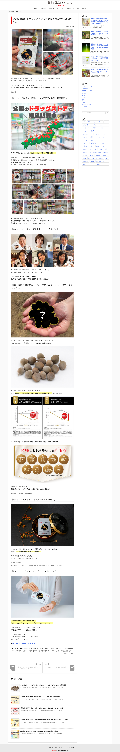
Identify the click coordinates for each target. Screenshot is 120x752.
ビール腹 (101, 137)
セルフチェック (87, 134)
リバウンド (105, 140)
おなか (26, 650)
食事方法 (85, 164)
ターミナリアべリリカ (38, 652)
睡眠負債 (98, 155)
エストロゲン (86, 128)
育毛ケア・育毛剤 (86, 104)
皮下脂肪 (24, 648)
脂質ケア (21, 650)
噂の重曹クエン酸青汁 (87, 91)
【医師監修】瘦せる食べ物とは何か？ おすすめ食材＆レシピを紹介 (40, 696)
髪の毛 (98, 164)
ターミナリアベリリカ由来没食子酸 (59, 652)
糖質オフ (105, 155)
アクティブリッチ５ (87, 86)
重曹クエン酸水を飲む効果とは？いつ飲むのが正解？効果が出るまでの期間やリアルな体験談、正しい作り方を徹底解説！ (99, 21)
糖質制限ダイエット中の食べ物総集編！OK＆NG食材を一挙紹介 (39, 731)
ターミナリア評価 (31, 648)
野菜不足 (105, 161)
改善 (106, 149)
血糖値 (52, 650)
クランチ (95, 128)
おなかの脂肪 (41, 650)
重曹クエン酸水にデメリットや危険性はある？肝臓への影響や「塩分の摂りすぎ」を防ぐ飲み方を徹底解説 (99, 46)
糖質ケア (53, 648)
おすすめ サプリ (97, 122)
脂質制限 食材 (99, 158)
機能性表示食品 (97, 152)
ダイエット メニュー (100, 134)
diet (57, 648)
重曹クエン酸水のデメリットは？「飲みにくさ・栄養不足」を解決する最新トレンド (99, 33)
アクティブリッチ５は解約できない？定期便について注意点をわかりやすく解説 (99, 58)
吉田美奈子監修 (87, 149)
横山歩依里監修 (87, 152)
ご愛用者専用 (85, 88)
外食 (95, 149)
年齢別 (100, 149)
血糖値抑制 (85, 161)
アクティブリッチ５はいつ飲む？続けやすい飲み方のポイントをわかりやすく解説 (99, 71)
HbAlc (89, 122)
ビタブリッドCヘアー (87, 102)
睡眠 (83, 100)
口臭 (104, 146)
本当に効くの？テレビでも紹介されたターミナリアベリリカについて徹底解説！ (43, 685)
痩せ (31, 652)
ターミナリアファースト (23, 652)
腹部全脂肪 (34, 650)
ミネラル (97, 140)
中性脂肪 (16, 650)
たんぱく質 (85, 125)
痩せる (71, 652)
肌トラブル (91, 158)
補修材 (92, 161)
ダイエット (62, 648)
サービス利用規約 (69, 747)
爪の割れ (85, 155)
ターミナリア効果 (68, 653)
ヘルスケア (16, 648)
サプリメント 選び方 (88, 131)
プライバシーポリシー (57, 747)
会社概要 (48, 747)
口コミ (63, 650)
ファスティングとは (88, 140)
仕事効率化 (93, 143)
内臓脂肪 (47, 650)
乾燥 (84, 143)
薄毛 (107, 158)
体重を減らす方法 (87, 146)
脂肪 (66, 648)
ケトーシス (104, 128)
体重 (29, 650)
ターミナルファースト (44, 648)
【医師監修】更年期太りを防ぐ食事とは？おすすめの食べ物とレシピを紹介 (42, 708)
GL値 (84, 122)
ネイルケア (84, 95)
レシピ (83, 97)
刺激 (97, 146)
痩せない (47, 652)
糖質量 (84, 158)
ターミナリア (58, 650)
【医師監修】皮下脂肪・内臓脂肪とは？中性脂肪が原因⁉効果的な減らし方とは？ (44, 720)
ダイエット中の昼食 (88, 137)
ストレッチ (102, 131)
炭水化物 (105, 152)
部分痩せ (98, 161)
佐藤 (103, 143)
